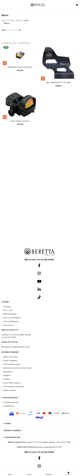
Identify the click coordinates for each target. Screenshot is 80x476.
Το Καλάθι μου (8, 406)
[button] (5, 63)
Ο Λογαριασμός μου (10, 402)
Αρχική (4, 21)
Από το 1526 (8, 310)
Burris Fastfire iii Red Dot (20, 121)
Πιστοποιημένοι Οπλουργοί (13, 387)
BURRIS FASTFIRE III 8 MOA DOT (20, 67)
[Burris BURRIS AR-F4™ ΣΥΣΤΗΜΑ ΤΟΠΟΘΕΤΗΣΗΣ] (58, 63)
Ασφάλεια (7, 375)
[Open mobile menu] (2, 5)
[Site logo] (37, 5)
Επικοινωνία (8, 325)
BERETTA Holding (9, 314)
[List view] (3, 34)
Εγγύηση (6, 379)
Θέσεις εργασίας (9, 390)
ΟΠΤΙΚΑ (11, 21)
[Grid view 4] (6, 34)
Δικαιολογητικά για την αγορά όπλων (17, 368)
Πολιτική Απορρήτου (11, 321)
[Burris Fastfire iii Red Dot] (20, 104)
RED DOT (19, 21)
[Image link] (39, 415)
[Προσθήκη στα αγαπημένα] (35, 48)
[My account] (74, 5)
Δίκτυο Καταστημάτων (12, 383)
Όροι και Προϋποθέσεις (12, 318)
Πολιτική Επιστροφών (11, 364)
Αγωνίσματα (8, 372)
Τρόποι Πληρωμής (10, 361)
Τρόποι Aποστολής (10, 357)
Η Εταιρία (7, 307)
